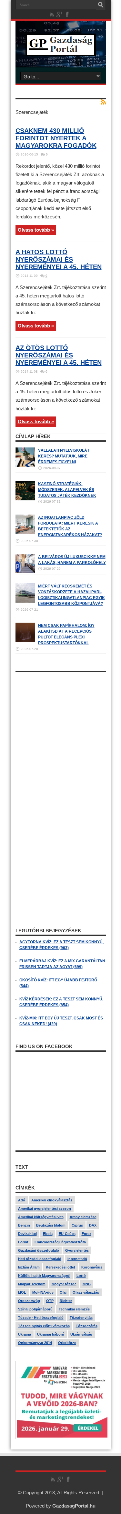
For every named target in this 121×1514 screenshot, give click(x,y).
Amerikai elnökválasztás (51, 1200)
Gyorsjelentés (77, 1250)
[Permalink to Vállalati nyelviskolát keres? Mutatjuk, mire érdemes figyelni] (25, 465)
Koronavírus (91, 1267)
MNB (87, 1284)
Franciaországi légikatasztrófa (60, 1242)
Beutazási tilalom (51, 1225)
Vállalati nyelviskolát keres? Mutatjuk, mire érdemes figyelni (63, 456)
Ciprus (77, 1225)
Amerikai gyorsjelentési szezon (44, 1208)
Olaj (63, 1292)
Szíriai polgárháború (35, 1309)
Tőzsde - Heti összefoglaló (41, 1317)
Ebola (48, 1234)
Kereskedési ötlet (60, 1267)
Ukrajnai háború (50, 1334)
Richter (66, 1301)
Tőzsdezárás (86, 1326)
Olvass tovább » (36, 230)
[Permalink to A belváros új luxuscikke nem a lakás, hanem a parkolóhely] (25, 572)
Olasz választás (86, 1292)
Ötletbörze (67, 1343)
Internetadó (77, 1259)
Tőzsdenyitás (81, 1317)
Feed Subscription (103, 102)
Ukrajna (24, 1334)
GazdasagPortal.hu (74, 1506)
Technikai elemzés (74, 1309)
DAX (92, 1225)
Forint (23, 1242)
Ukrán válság (81, 1334)
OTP (50, 1301)
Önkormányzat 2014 (35, 1343)
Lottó (81, 1276)
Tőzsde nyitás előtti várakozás (44, 1326)
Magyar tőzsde (64, 1284)
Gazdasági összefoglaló (38, 1250)
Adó (21, 1200)
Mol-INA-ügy (43, 1292)
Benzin (24, 1225)
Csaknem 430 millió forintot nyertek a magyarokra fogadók (55, 138)
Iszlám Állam (29, 1267)
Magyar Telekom (31, 1284)
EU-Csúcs (67, 1234)
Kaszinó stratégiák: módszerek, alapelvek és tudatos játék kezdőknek (67, 490)
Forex (86, 1234)
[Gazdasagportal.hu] (60, 51)
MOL (22, 1292)
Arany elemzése (83, 1217)
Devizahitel (27, 1234)
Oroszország (29, 1301)
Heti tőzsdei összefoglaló (39, 1259)
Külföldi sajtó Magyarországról (44, 1276)
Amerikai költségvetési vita (41, 1217)
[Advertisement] (60, 735)
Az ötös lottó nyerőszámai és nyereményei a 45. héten (58, 355)
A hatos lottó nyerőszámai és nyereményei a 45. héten (58, 259)
